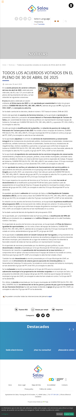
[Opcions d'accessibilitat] (71, 5)
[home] (38, 8)
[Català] (55, 21)
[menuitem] (55, 21)
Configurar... (5, 414)
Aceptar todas (68, 414)
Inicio (4, 65)
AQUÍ (61, 410)
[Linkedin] (48, 315)
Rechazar (60, 414)
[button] (3, 3)
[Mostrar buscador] (65, 21)
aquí (50, 296)
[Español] (58, 21)
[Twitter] (43, 315)
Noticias (12, 65)
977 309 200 (54, 394)
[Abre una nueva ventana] (16, 18)
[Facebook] (38, 315)
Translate (41, 24)
